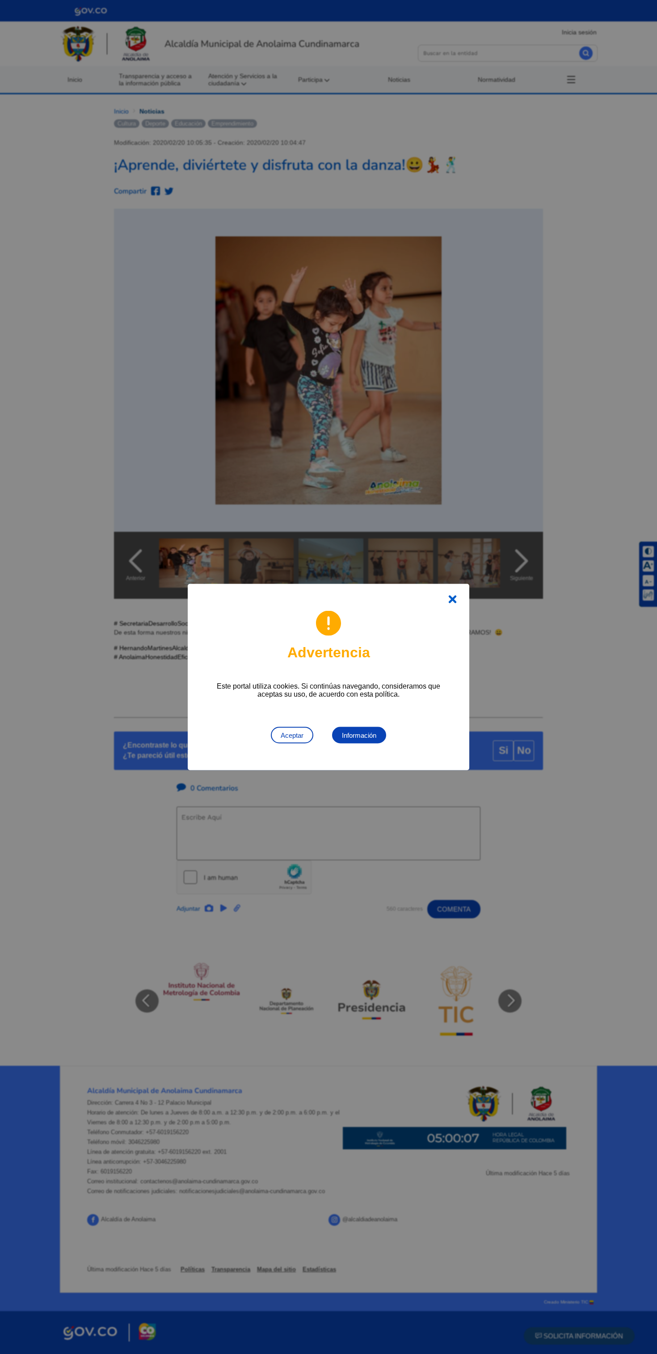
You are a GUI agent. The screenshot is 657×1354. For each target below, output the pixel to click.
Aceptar (292, 735)
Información (359, 735)
